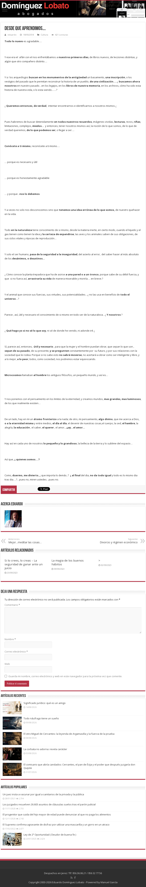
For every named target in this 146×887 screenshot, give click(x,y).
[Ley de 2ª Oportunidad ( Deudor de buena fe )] (12, 839)
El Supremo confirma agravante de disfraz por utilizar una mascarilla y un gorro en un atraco (56, 824)
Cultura (44, 34)
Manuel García (109, 882)
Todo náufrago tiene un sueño (41, 718)
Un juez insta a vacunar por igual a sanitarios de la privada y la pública (43, 794)
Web (7, 664)
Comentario (12, 605)
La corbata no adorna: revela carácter (45, 749)
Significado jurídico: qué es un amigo (45, 703)
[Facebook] (75, 877)
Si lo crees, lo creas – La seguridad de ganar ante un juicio (24, 564)
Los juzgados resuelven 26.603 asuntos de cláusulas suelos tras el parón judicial (49, 804)
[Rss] (71, 877)
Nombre (10, 639)
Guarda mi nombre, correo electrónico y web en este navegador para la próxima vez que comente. (65, 676)
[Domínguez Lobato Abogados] (73, 9)
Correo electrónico (16, 651)
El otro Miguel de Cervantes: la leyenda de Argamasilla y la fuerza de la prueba (69, 733)
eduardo (12, 34)
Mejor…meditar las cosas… (25, 541)
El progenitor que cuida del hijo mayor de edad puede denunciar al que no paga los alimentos (57, 814)
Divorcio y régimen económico (119, 541)
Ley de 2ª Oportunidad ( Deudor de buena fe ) (50, 834)
